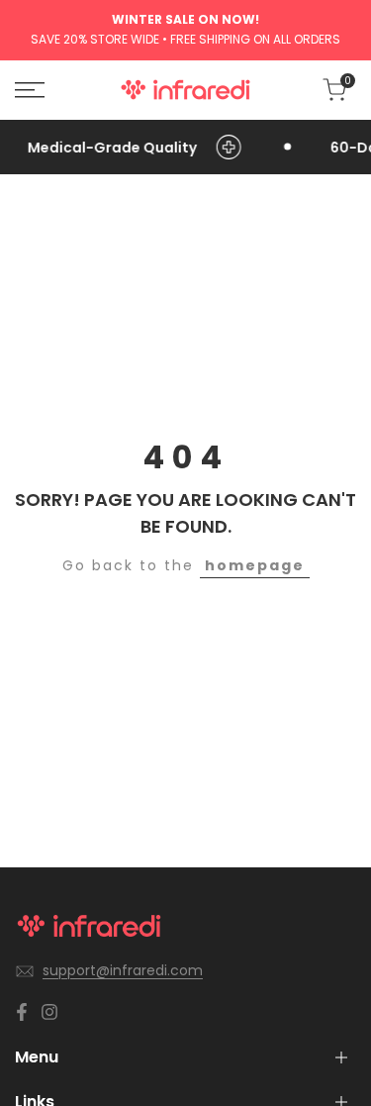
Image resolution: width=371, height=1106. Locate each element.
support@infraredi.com (123, 970)
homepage (255, 565)
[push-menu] (30, 90)
